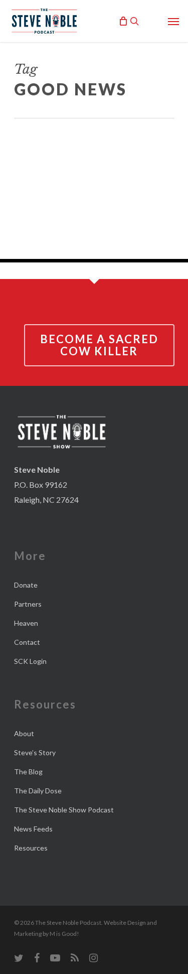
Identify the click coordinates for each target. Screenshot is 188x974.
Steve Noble (100, 242)
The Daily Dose (38, 790)
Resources (31, 848)
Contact (27, 642)
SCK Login (30, 661)
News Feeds (33, 828)
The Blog (28, 771)
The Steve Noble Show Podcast (64, 809)
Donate (26, 585)
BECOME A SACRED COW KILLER (99, 345)
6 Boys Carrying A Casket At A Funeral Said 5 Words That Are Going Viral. (94, 162)
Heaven (26, 623)
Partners (28, 604)
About (24, 733)
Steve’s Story (35, 752)
